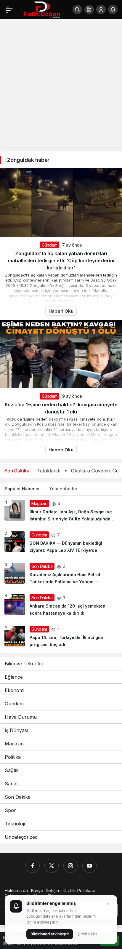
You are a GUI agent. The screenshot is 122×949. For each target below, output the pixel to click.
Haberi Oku (61, 311)
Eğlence (14, 677)
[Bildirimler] (113, 9)
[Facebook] (32, 866)
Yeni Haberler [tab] (63, 488)
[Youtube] (89, 866)
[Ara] (77, 9)
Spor (10, 810)
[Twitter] (51, 866)
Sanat (11, 784)
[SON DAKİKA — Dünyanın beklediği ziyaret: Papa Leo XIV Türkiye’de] (61, 542)
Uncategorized (21, 837)
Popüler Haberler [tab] (22, 488)
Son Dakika (17, 797)
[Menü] (9, 9)
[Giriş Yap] (101, 9)
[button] (89, 9)
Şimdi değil (87, 934)
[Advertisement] (61, 86)
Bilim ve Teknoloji (24, 664)
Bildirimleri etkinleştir (49, 934)
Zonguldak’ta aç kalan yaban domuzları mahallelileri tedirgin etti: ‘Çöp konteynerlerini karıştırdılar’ (61, 260)
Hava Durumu (21, 717)
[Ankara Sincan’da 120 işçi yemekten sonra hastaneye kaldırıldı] (61, 605)
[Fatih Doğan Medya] (42, 9)
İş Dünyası (16, 730)
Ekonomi (14, 690)
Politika (13, 757)
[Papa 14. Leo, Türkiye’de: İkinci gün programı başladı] (61, 637)
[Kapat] (108, 904)
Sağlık (12, 770)
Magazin (14, 744)
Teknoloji (15, 824)
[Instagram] (70, 866)
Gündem (49, 244)
